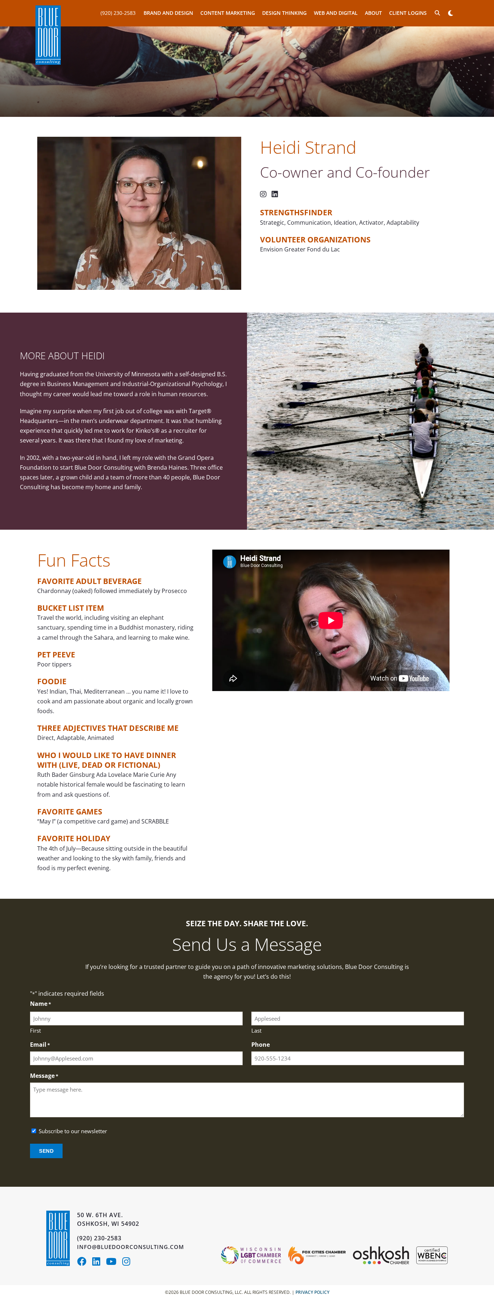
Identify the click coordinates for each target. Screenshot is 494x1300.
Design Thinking (284, 12)
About (373, 12)
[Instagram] (128, 1263)
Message (44, 1076)
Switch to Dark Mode (450, 13)
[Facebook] (84, 1263)
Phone (260, 1045)
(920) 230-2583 (118, 12)
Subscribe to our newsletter (73, 1131)
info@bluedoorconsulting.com (130, 1246)
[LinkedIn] (99, 1263)
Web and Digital (336, 12)
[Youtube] (114, 1263)
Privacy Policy (312, 1292)
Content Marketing (227, 12)
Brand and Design (168, 12)
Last (256, 1030)
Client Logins (408, 12)
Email (40, 1045)
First (35, 1030)
